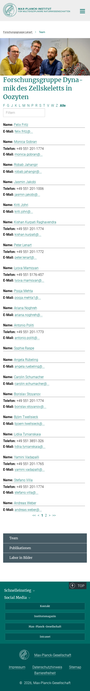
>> (54, 515)
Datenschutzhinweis (47, 667)
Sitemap (75, 667)
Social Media (16, 597)
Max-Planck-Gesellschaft (45, 626)
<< (34, 515)
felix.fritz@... (24, 131)
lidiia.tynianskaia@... (30, 447)
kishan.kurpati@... (28, 235)
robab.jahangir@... (28, 172)
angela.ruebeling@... (30, 366)
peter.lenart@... (26, 257)
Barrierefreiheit (45, 673)
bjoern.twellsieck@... (30, 424)
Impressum (17, 667)
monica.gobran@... (29, 154)
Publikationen (20, 548)
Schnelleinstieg (18, 590)
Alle (63, 106)
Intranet (45, 636)
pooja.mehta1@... (28, 298)
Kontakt (45, 606)
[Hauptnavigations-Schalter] (82, 11)
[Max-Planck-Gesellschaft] (26, 655)
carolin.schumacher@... (32, 384)
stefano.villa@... (26, 492)
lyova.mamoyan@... (29, 280)
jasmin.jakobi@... (27, 195)
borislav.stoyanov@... (30, 407)
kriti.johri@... (24, 212)
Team (13, 538)
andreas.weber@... (28, 510)
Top (81, 586)
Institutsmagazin (45, 616)
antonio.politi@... (27, 338)
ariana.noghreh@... (29, 315)
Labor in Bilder (20, 558)
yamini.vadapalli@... (30, 470)
